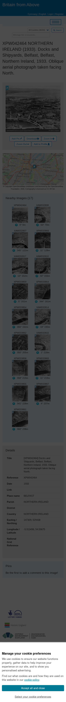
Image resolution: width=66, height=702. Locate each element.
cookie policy (31, 680)
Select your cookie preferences (33, 696)
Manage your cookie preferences (26, 653)
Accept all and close (33, 688)
